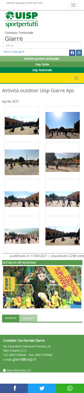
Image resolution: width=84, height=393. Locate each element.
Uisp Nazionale (42, 70)
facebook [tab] (10, 318)
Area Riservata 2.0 (18, 370)
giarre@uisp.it (24, 359)
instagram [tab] (28, 318)
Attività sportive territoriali (41, 58)
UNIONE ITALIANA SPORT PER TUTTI (24, 2)
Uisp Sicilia (42, 64)
